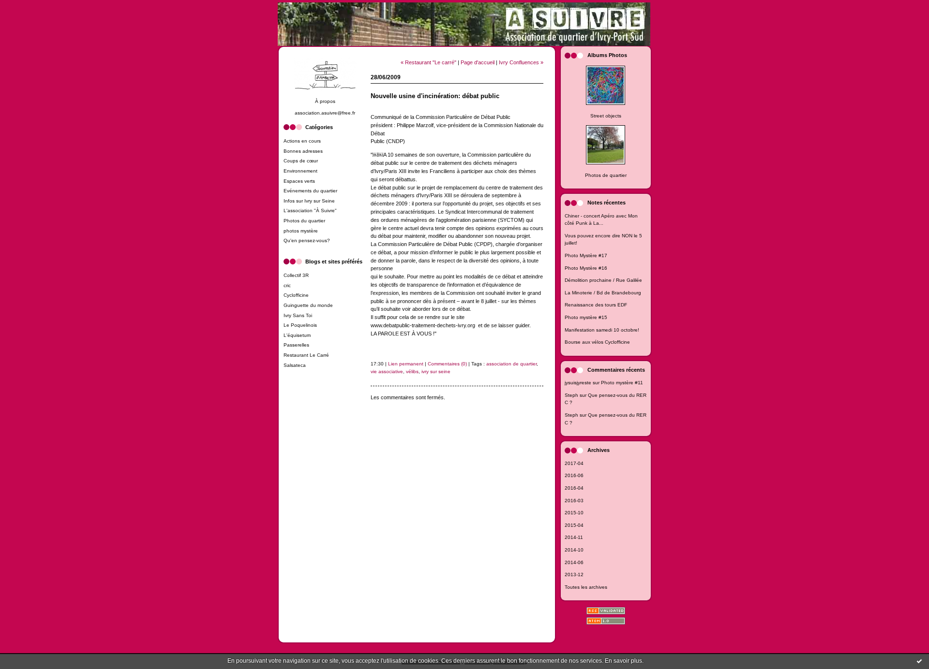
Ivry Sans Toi (298, 315)
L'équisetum (297, 335)
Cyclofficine (296, 295)
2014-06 (574, 562)
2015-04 (574, 525)
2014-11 (574, 537)
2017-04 (574, 463)
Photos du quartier (304, 220)
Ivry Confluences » (521, 62)
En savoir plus (623, 660)
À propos (325, 101)
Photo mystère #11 (622, 382)
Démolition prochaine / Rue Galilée (603, 280)
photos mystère (301, 230)
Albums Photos (607, 55)
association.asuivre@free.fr (325, 113)
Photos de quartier (606, 175)
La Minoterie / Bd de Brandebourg (603, 292)
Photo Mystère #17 (586, 255)
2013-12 (574, 574)
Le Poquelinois (300, 325)
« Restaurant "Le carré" (428, 62)
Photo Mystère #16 (586, 268)
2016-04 (574, 488)
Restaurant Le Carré (306, 355)
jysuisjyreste (578, 382)
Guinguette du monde (308, 305)
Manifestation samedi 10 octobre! (602, 330)
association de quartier (511, 363)
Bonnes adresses (303, 151)
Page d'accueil (477, 62)
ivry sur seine (435, 371)
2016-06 (574, 475)
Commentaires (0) (447, 363)
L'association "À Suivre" (310, 210)
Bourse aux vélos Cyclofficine (597, 342)
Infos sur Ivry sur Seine (309, 201)
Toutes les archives (586, 587)
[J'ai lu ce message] (919, 661)
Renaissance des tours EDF (596, 304)
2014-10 (574, 550)
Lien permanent (405, 363)
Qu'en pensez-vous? (307, 240)
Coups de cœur (301, 160)
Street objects (605, 115)
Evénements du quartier (310, 190)
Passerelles (296, 345)
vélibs (412, 371)
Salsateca (295, 365)
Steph (571, 395)
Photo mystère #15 (586, 317)
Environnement (300, 171)
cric (287, 285)
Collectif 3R (296, 275)
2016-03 (574, 500)
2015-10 (574, 512)
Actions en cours (302, 141)
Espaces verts (299, 181)
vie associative (387, 371)
